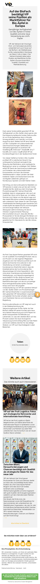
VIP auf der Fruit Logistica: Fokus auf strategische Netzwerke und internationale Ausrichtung (19, 414)
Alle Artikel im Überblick (20, 523)
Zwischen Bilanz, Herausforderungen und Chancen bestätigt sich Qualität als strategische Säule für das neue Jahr (19, 469)
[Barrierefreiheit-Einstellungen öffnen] (37, 294)
